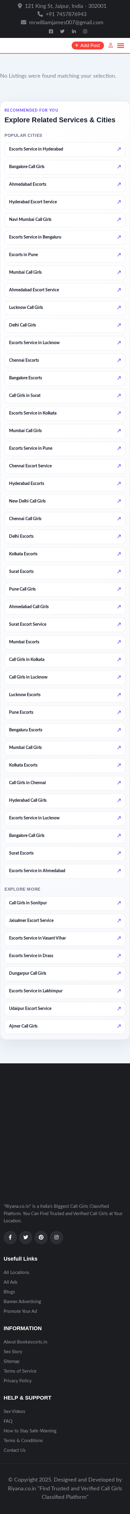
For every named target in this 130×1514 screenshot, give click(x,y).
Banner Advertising (22, 1301)
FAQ (8, 1421)
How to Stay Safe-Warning (30, 1431)
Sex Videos (14, 1411)
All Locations (16, 1272)
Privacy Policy (18, 1381)
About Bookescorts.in (25, 1342)
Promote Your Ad (20, 1311)
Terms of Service (20, 1371)
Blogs (9, 1292)
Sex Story (13, 1352)
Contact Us (15, 1450)
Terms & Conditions (23, 1440)
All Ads (11, 1282)
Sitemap (11, 1361)
